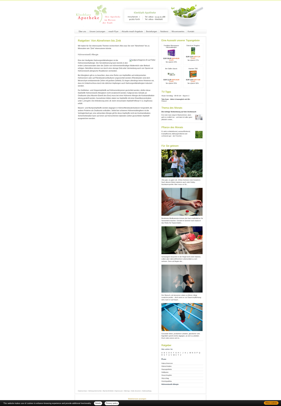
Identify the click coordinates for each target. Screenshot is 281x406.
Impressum (119, 391)
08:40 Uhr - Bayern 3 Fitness (175, 98)
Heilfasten (164, 372)
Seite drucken (136, 391)
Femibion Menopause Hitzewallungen (171, 54)
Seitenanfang (146, 391)
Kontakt (191, 31)
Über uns (82, 31)
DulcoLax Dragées (193, 53)
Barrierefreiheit (108, 391)
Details (98, 403)
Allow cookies (271, 403)
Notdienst (164, 31)
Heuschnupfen (166, 375)
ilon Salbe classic (171, 76)
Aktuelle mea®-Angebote (132, 31)
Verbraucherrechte (95, 391)
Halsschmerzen (167, 363)
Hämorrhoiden (166, 366)
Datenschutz (82, 391)
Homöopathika (166, 381)
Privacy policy (112, 403)
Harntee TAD (193, 76)
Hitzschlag (165, 378)
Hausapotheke (166, 369)
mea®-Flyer (113, 31)
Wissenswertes (178, 31)
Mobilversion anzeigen (137, 399)
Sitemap (127, 391)
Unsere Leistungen (97, 31)
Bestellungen (151, 31)
